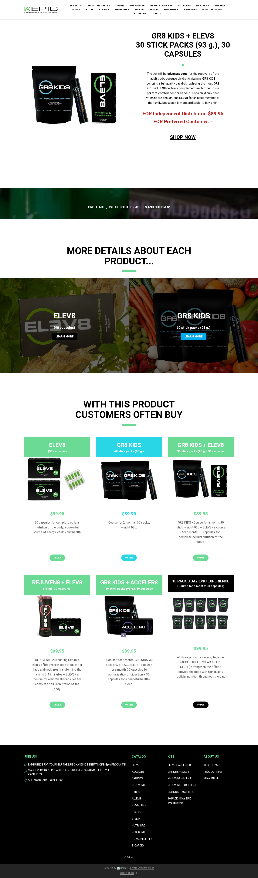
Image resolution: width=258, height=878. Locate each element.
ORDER (120, 5)
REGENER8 (190, 9)
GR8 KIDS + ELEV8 (178, 771)
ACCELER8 (184, 5)
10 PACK (156, 13)
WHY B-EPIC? (211, 764)
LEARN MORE (65, 336)
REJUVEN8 (202, 5)
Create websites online (142, 868)
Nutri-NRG (171, 9)
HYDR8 (89, 9)
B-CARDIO (140, 13)
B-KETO (139, 9)
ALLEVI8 (104, 9)
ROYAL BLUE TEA (212, 9)
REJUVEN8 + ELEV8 (179, 778)
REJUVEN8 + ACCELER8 (182, 785)
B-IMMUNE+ (121, 9)
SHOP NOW (183, 137)
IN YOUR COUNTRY (161, 5)
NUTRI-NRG (138, 825)
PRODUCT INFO (213, 771)
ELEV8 (76, 9)
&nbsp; (183, 149)
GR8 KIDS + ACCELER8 (181, 791)
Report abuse (127, 872)
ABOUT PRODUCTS (98, 5)
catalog (139, 756)
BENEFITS (76, 5)
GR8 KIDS (219, 5)
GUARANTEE (137, 5)
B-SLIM (154, 9)
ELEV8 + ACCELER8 (179, 764)
